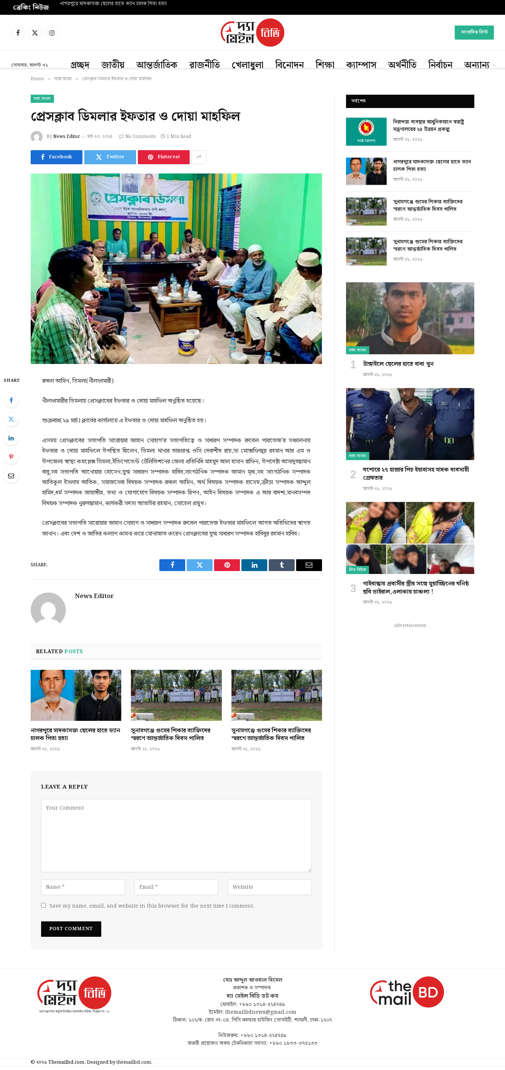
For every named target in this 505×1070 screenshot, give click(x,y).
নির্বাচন (440, 65)
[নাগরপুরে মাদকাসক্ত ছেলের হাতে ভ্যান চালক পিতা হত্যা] (76, 695)
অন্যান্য (476, 65)
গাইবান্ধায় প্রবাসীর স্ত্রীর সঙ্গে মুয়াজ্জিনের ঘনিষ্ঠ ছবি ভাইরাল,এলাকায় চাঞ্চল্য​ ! (416, 588)
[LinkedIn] (11, 438)
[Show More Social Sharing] (199, 157)
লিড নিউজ (357, 570)
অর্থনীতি (402, 65)
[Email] (11, 475)
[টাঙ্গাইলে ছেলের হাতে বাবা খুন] (410, 318)
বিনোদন (289, 65)
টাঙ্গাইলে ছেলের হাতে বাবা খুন (398, 364)
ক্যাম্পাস (361, 65)
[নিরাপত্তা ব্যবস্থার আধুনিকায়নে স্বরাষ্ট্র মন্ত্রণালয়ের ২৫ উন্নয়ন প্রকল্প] (366, 132)
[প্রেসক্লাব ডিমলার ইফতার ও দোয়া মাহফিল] (176, 268)
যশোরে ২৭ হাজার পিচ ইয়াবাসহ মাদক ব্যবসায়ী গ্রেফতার (416, 474)
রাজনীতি (204, 65)
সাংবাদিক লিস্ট (474, 32)
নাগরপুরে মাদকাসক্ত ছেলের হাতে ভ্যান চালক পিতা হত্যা (113, 4)
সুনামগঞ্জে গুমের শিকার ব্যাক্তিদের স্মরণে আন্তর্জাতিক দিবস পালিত (170, 735)
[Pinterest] (11, 456)
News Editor (66, 136)
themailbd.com (133, 1062)
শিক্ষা (325, 65)
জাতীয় (113, 65)
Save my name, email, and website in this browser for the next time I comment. (152, 906)
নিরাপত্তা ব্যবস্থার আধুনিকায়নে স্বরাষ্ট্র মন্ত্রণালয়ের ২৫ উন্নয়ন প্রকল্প (428, 125)
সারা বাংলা (42, 98)
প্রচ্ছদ (80, 65)
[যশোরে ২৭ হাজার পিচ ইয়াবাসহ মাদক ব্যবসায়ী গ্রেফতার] (410, 424)
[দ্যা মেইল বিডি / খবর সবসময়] (252, 32)
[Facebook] (11, 400)
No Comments (140, 136)
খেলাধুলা (248, 65)
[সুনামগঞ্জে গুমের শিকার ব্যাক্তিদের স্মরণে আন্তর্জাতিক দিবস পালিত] (176, 695)
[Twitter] (11, 419)
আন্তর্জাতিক (156, 65)
